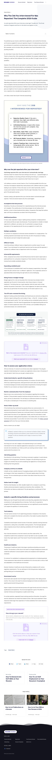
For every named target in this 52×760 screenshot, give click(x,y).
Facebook (8, 748)
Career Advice (7, 12)
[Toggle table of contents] (45, 34)
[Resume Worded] (9, 2)
